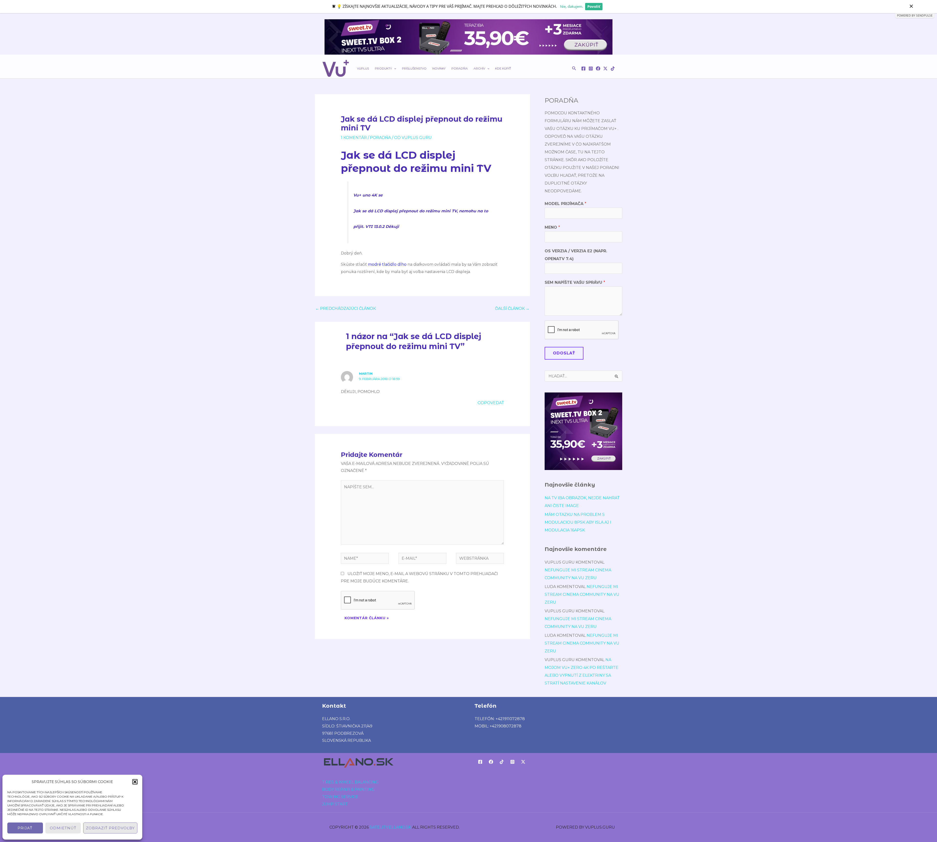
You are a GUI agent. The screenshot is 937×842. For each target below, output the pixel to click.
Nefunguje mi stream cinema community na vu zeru (582, 594)
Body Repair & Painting (348, 789)
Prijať (25, 828)
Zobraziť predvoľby (110, 828)
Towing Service (340, 796)
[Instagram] (591, 68)
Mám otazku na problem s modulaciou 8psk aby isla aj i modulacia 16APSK (578, 522)
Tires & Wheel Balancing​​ (350, 782)
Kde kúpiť (503, 68)
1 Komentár (354, 137)
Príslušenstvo (414, 68)
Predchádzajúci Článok (345, 308)
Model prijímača (565, 203)
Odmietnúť (63, 828)
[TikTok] (613, 68)
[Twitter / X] (605, 68)
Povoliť (593, 6)
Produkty (383, 68)
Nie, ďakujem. (571, 6)
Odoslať (564, 353)
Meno (552, 227)
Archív (479, 68)
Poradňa (459, 68)
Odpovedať (491, 403)
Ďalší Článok (512, 308)
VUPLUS (363, 68)
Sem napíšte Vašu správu (575, 282)
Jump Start (335, 804)
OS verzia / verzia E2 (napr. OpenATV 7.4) (576, 255)
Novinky (439, 68)
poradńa (380, 137)
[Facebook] (583, 68)
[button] (134, 781)
